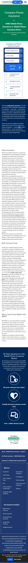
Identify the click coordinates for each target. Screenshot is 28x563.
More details (17, 559)
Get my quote (12, 67)
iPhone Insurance (7, 513)
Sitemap (18, 488)
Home (3, 451)
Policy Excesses (20, 480)
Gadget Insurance (7, 527)
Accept (10, 559)
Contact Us (6, 471)
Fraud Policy (6, 475)
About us (7, 468)
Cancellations (19, 477)
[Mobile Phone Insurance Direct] (8, 2)
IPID (4, 483)
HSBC (19, 127)
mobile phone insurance (13, 105)
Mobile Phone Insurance (12, 451)
